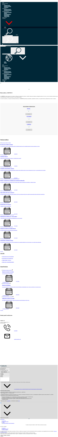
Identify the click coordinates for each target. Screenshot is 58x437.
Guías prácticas (6, 15)
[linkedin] (2, 44)
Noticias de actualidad (7, 12)
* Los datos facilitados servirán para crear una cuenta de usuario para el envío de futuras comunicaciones (15, 382)
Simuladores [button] (4, 8)
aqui (19, 400)
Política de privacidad (5, 421)
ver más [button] (29, 129)
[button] (9, 26)
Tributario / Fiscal (7, 5)
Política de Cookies (5, 429)
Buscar (3, 35)
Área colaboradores (7, 14)
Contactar (4, 18)
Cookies (3, 422)
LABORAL (29, 124)
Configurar (5, 435)
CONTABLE (29, 116)
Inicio (3, 2)
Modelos (5, 13)
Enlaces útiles (4, 17)
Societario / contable (7, 6)
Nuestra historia (5, 3)
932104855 (15, 330)
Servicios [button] (3, 4)
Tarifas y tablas (6, 16)
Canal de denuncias (11, 423)
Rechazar (8, 435)
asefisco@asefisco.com (17, 339)
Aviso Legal (4, 420)
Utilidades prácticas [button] (5, 11)
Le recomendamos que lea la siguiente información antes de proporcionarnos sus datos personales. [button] (28, 389)
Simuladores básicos (7, 9)
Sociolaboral (6, 7)
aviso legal (8, 400)
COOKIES (2, 436)
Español (5, 27)
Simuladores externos (7, 10)
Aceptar (2, 435)
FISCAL (28, 108)
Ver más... (1, 251)
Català (5, 61)
